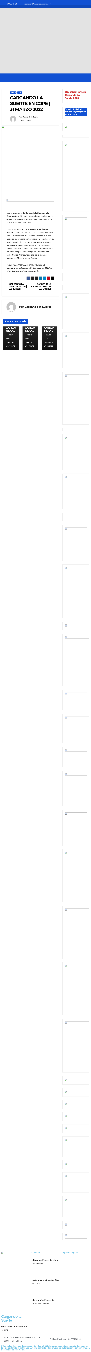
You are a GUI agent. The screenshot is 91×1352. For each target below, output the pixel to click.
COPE (19, 92)
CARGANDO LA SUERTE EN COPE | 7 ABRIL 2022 (19, 286)
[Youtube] (86, 4)
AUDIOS (13, 92)
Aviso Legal (67, 1260)
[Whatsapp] (67, 4)
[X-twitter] (77, 4)
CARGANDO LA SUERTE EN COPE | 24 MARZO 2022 (41, 286)
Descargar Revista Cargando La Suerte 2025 (75, 95)
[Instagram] (81, 4)
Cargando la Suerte (30, 117)
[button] (5, 78)
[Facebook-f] (72, 4)
